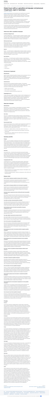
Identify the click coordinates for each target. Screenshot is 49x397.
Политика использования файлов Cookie (29, 391)
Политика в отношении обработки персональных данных (14, 391)
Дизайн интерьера (7, 13)
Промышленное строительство (28, 3)
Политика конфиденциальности (40, 391)
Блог (4, 391)
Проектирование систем (13, 3)
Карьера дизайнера (37, 3)
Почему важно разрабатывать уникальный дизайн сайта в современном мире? (13, 386)
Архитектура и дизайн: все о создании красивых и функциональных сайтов (37, 386)
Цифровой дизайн (6, 3)
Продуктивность (42, 3)
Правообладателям (6, 392)
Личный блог (10, 11)
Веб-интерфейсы (20, 3)
